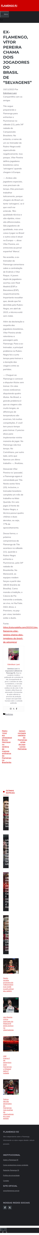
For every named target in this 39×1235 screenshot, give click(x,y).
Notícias (9, 714)
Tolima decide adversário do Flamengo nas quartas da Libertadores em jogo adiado (8, 1108)
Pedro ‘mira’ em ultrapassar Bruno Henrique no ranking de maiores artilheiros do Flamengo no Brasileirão (7, 746)
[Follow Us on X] (10, 1207)
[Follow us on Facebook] (3, 1232)
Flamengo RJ (9, 5)
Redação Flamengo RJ (11, 1170)
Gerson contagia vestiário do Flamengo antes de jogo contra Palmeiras (22, 740)
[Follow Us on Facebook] (5, 1207)
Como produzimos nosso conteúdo (15, 1165)
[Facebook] (16, 709)
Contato (6, 1181)
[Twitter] (14, 709)
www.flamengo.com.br (11, 1191)
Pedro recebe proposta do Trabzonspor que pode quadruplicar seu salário (8, 984)
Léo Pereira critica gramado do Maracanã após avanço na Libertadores (8, 1023)
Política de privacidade (11, 1175)
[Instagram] (11, 709)
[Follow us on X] (6, 1232)
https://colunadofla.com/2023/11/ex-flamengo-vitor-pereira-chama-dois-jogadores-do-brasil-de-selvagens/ (20, 634)
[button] (1, 20)
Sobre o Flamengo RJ (10, 1160)
